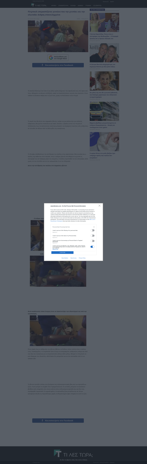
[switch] (92, 230)
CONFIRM (62, 252)
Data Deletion (65, 258)
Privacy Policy (82, 258)
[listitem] (73, 227)
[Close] (100, 206)
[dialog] (73, 232)
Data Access (73, 258)
